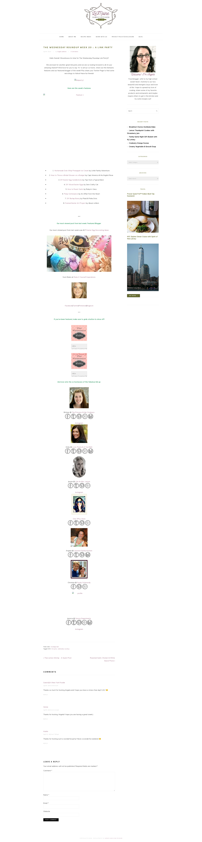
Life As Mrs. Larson (82, 482)
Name (46, 795)
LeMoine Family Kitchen (101, 16)
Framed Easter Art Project (75, 203)
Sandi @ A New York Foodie (54, 683)
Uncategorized (55, 646)
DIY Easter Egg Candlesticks (71, 180)
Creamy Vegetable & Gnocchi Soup (142, 147)
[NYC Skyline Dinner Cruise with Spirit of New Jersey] (143, 268)
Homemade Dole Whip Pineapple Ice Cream (71, 171)
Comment (47, 771)
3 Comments (74, 51)
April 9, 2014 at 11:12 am (51, 710)
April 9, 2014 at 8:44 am (50, 685)
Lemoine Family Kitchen (83, 551)
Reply (45, 694)
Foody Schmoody (84, 583)
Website (46, 811)
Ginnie (45, 707)
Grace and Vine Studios (113, 838)
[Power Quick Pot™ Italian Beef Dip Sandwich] (143, 217)
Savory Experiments (83, 618)
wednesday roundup (63, 649)
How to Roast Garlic (75, 189)
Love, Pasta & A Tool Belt (82, 447)
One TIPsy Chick (79, 519)
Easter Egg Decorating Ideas (97, 230)
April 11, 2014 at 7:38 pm (51, 734)
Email (46, 803)
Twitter (75, 306)
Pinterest (82, 306)
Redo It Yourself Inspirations (85, 277)
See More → (133, 295)
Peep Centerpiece (71, 194)
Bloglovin (89, 306)
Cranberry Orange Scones (139, 143)
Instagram (79, 423)
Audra (45, 731)
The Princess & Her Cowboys (83, 412)
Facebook (68, 306)
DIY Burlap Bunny (73, 198)
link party (54, 649)
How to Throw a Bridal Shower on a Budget (68, 175)
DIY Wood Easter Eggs (74, 185)
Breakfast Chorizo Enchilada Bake (142, 127)
